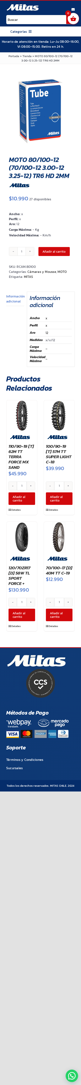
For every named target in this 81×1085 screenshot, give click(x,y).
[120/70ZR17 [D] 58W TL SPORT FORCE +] (21, 537)
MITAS (28, 276)
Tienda (27, 56)
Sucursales (14, 767)
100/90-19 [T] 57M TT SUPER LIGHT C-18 (58, 454)
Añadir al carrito (54, 251)
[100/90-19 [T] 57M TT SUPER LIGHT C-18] (59, 415)
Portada (14, 56)
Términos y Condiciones (24, 759)
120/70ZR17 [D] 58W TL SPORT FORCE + (19, 575)
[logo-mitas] (22, 5)
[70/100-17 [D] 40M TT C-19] (59, 537)
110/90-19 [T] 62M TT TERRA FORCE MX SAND (21, 456)
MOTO (62, 271)
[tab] (15, 299)
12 (46, 332)
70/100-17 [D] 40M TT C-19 (59, 570)
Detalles (16, 510)
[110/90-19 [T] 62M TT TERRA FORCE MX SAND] (21, 415)
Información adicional (15, 299)
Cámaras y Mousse (41, 271)
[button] (72, 1076)
